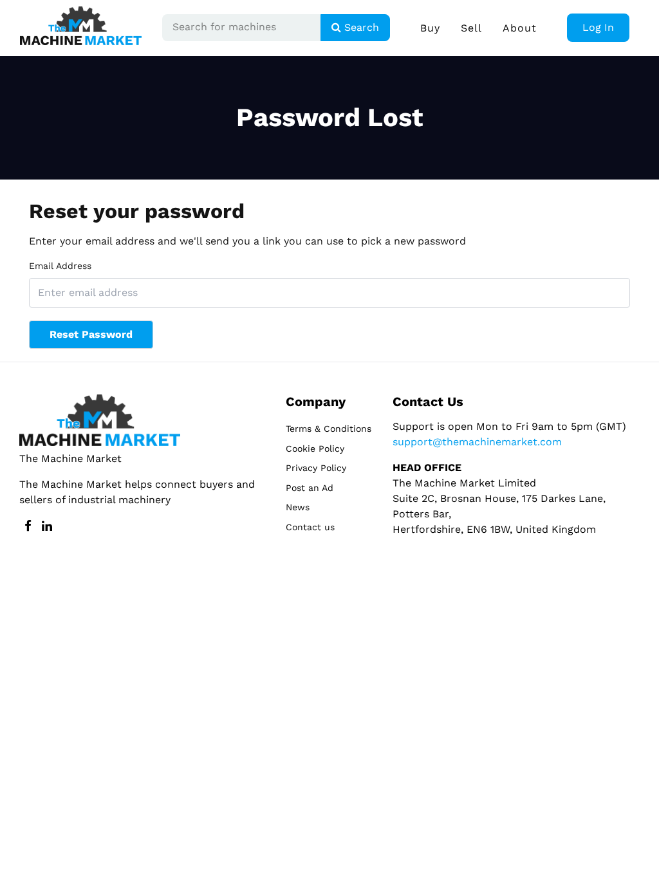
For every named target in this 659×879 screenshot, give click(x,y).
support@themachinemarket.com (477, 442)
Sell (471, 28)
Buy (430, 28)
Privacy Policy (316, 468)
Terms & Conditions (328, 428)
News (298, 507)
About (520, 28)
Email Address (60, 266)
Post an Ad (309, 488)
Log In (598, 27)
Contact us (310, 527)
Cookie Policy (315, 448)
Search (360, 27)
